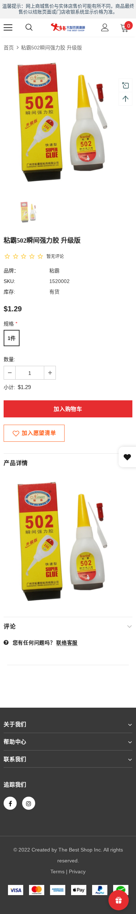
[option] (68, 122)
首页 (9, 47)
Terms (57, 871)
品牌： (11, 271)
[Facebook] (10, 803)
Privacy (77, 871)
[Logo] (68, 27)
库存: (9, 292)
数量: (9, 359)
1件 (12, 338)
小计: (9, 387)
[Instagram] (28, 803)
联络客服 (67, 643)
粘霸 (54, 271)
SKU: (9, 281)
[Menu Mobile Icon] (8, 27)
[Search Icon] (29, 27)
